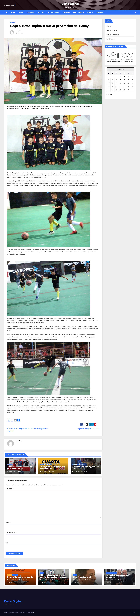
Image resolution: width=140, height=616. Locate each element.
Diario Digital (70, 4)
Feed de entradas (112, 30)
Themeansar (31, 612)
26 (108, 90)
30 (124, 90)
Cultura (9, 574)
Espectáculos (78, 12)
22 (120, 86)
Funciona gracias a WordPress (11, 612)
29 (120, 90)
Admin (20, 31)
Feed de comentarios (113, 34)
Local (21, 12)
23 (124, 86)
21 (116, 86)
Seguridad (30, 12)
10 (128, 80)
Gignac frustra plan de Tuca (88, 429)
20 (112, 86)
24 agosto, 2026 (13, 579)
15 (120, 83)
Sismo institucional (82, 577)
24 (128, 86)
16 (124, 83)
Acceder (109, 26)
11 (132, 80)
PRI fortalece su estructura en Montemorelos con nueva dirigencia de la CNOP (53, 577)
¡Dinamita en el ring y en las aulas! (85, 467)
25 (132, 86)
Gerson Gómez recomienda (20, 577)
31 (128, 90)
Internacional (53, 12)
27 (112, 90)
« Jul (108, 94)
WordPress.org (111, 39)
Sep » (112, 94)
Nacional (41, 12)
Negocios (100, 12)
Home (13, 12)
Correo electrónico (11, 532)
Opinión (90, 12)
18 (132, 83)
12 (108, 83)
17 (128, 83)
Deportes (66, 12)
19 (108, 86)
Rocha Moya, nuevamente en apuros (118, 576)
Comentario (9, 488)
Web (7, 542)
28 (116, 90)
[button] (135, 12)
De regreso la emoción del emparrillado (52, 467)
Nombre (8, 522)
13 (112, 83)
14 (116, 83)
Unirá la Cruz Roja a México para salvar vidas (19, 467)
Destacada (48, 464)
